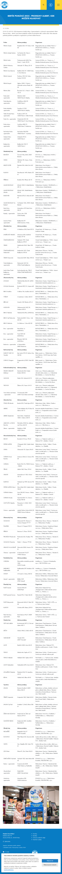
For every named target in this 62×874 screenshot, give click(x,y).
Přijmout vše (50, 860)
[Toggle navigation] (58, 5)
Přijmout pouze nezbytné (50, 864)
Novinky (35, 834)
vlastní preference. (9, 869)
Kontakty (35, 836)
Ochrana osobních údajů (39, 837)
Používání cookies (37, 839)
